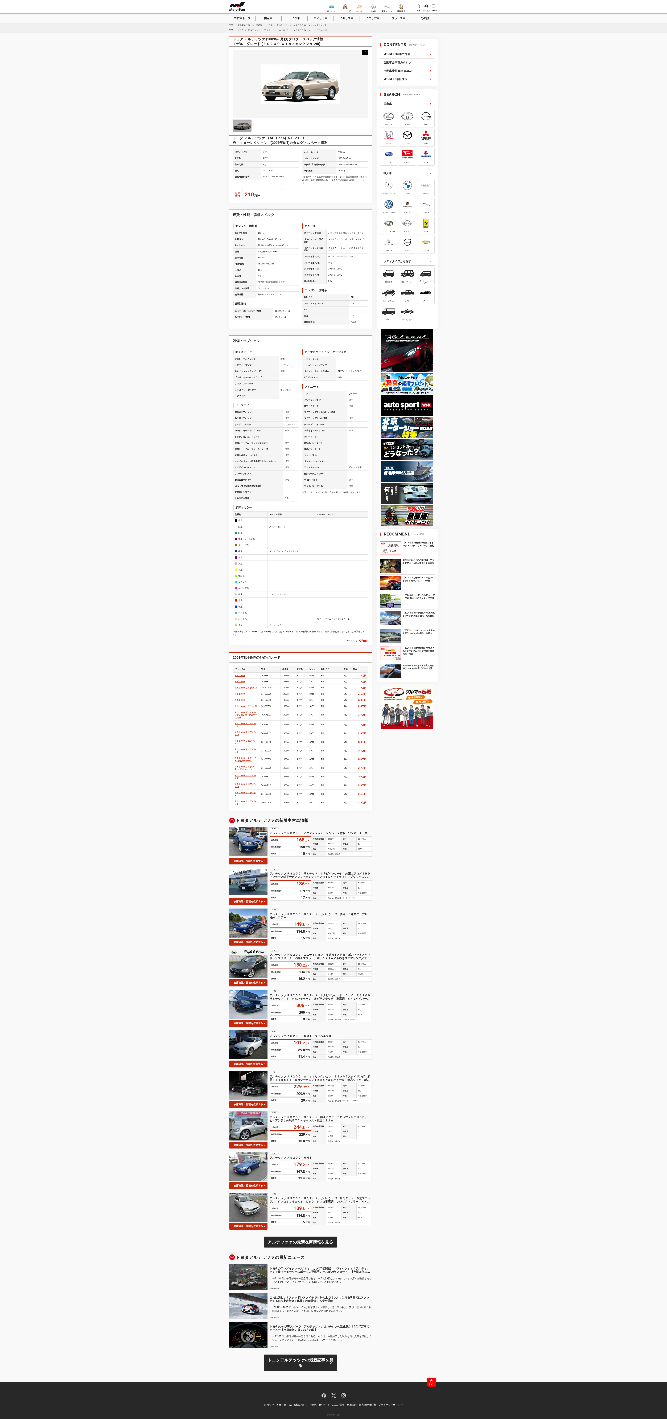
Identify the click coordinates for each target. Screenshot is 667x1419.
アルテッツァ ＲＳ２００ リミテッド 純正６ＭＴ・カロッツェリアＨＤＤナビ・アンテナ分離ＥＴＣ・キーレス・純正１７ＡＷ (319, 1119)
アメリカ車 (320, 18)
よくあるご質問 (335, 1404)
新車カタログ (387, 10)
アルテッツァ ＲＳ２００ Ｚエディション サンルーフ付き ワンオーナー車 (319, 833)
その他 (425, 18)
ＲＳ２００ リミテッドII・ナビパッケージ (245, 759)
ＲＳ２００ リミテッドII (246, 687)
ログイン (426, 10)
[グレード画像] (242, 126)
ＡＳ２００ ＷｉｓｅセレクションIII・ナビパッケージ (246, 715)
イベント (359, 10)
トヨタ (269, 25)
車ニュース (331, 10)
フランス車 (399, 18)
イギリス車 (346, 18)
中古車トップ (242, 18)
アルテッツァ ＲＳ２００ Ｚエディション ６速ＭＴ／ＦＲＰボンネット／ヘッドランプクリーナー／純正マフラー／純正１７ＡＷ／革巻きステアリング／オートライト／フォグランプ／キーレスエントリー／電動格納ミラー (320, 956)
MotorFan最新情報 (395, 79)
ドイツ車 (294, 18)
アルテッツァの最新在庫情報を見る (300, 1242)
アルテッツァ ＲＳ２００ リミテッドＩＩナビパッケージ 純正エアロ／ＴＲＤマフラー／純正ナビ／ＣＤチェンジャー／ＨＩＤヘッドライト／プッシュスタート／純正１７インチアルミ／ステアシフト (320, 875)
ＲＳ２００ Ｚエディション (245, 742)
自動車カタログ (244, 25)
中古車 (373, 10)
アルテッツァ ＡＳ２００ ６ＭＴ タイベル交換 (300, 1035)
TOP (231, 25)
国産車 (268, 18)
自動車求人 (401, 10)
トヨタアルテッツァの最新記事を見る (301, 1363)
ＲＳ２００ (240, 694)
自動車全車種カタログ (397, 62)
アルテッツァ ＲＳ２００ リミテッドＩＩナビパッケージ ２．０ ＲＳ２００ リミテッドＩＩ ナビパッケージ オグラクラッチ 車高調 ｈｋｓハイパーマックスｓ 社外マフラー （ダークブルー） (321, 997)
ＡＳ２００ (240, 675)
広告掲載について (298, 1404)
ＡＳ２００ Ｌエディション (245, 776)
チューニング (345, 10)
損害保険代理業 (367, 1404)
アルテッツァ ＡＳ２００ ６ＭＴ (291, 1157)
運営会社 (269, 1404)
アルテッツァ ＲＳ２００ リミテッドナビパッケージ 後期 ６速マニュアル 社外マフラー (320, 916)
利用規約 (352, 1404)
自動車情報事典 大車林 (398, 70)
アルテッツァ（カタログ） (276, 30)
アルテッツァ (283, 25)
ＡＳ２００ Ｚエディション (245, 724)
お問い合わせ (317, 1404)
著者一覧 (281, 1404)
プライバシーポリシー (390, 1404)
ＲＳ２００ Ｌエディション (245, 793)
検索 (418, 10)
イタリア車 (373, 18)
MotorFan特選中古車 (397, 54)
